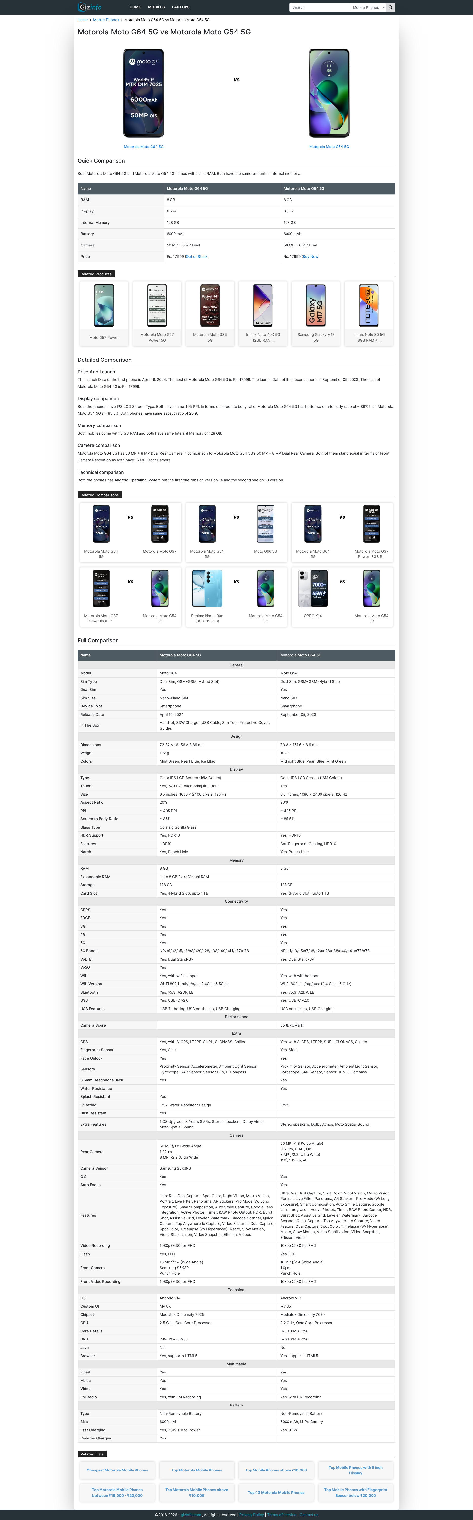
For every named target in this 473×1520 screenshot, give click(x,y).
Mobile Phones (106, 19)
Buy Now (310, 256)
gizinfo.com (191, 1514)
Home (135, 7)
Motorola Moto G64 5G (144, 146)
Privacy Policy (251, 1514)
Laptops (181, 7)
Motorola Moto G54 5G (329, 146)
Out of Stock (196, 256)
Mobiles (156, 7)
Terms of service (281, 1514)
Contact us (309, 1514)
